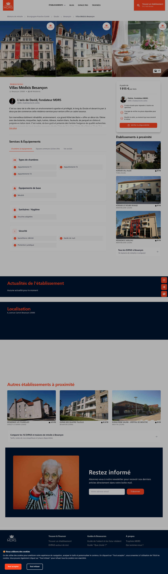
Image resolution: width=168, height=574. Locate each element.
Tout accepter (13, 567)
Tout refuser (35, 567)
